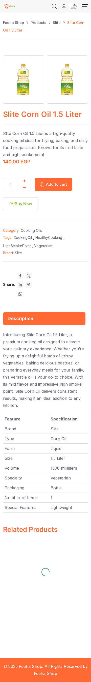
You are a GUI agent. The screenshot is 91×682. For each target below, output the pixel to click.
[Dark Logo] (9, 6)
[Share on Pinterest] (29, 284)
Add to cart (56, 184)
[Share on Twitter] (29, 275)
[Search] (54, 6)
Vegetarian (43, 246)
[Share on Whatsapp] (20, 294)
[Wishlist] (24, 551)
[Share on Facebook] (20, 275)
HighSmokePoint (17, 246)
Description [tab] (20, 318)
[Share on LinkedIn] (20, 284)
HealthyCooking (48, 237)
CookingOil (22, 237)
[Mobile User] (64, 6)
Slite (18, 253)
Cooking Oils (31, 230)
